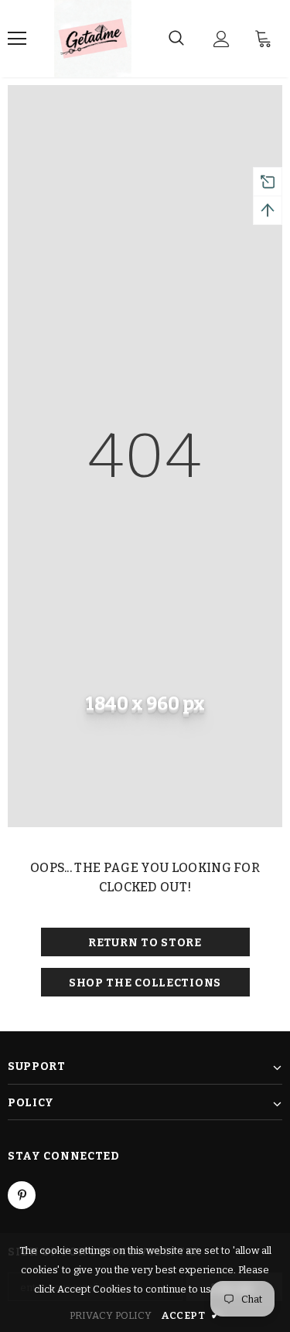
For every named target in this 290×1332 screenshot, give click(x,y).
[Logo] (92, 38)
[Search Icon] (176, 38)
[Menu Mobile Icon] (17, 38)
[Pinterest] (22, 1195)
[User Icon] (221, 39)
